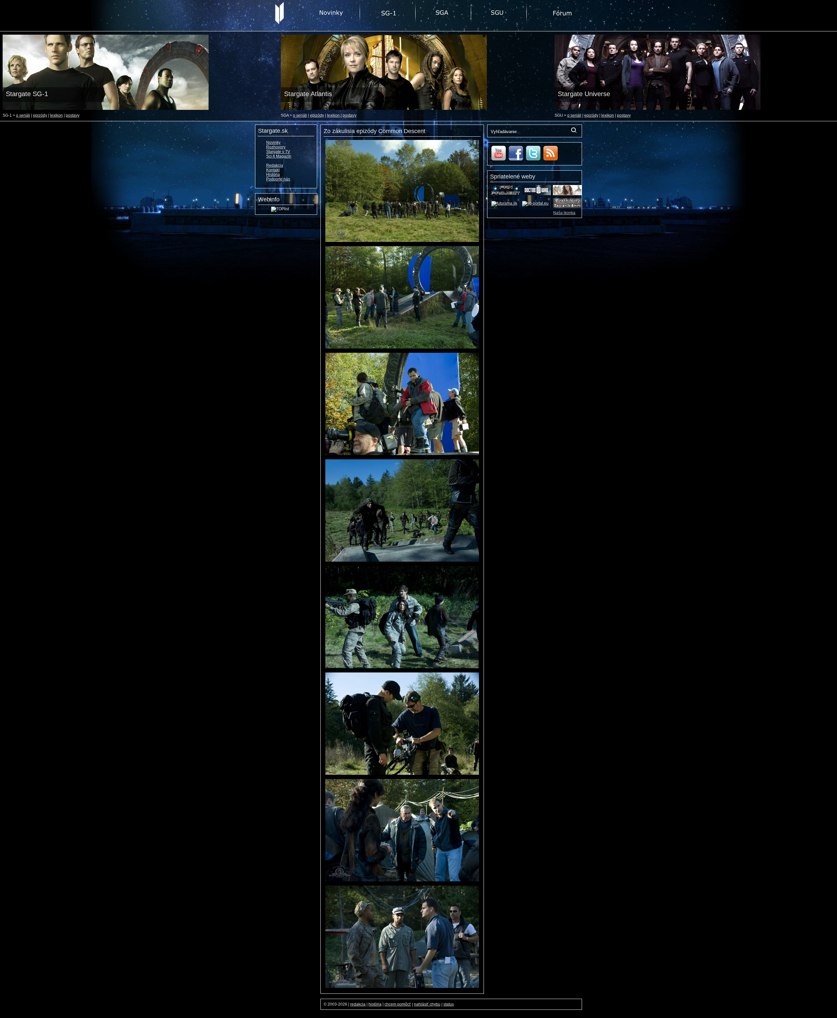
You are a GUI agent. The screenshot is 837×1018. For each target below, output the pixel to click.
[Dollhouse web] (567, 194)
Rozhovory (275, 147)
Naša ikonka (564, 213)
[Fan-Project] (505, 194)
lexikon (56, 115)
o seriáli (23, 115)
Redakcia (274, 165)
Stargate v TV (278, 151)
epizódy (40, 115)
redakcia (358, 1004)
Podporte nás (278, 179)
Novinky (273, 142)
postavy (72, 115)
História (273, 174)
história (375, 1004)
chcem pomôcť (397, 1004)
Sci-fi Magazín (278, 156)
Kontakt (273, 170)
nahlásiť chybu (427, 1004)
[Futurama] (504, 203)
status (448, 1004)
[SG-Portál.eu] (535, 203)
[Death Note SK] (567, 207)
